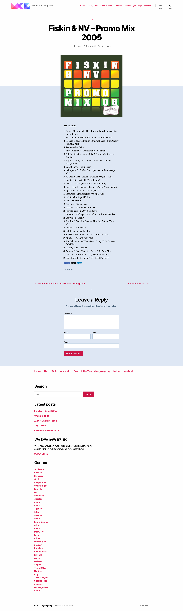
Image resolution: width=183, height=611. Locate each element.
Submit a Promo (106, 6)
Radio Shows (40, 551)
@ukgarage (137, 6)
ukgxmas (38, 584)
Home (82, 6)
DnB (36, 492)
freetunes (39, 515)
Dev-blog (38, 489)
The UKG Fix (40, 568)
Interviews (39, 532)
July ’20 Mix (40, 425)
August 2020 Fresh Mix (45, 421)
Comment (68, 314)
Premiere (38, 548)
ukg (91, 20)
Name (66, 332)
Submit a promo (42, 454)
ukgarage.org (40, 581)
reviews (38, 561)
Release (38, 555)
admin (79, 46)
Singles (37, 564)
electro (37, 502)
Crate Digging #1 (42, 416)
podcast (38, 545)
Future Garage (41, 522)
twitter (116, 371)
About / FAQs (92, 6)
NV (72, 269)
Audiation (39, 469)
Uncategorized (41, 587)
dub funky (39, 495)
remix (37, 558)
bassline (38, 472)
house (37, 528)
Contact (127, 6)
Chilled (37, 479)
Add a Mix (118, 6)
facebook (148, 6)
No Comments (106, 46)
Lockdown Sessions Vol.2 (46, 430)
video (37, 590)
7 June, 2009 (91, 46)
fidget (37, 512)
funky (37, 518)
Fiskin (68, 269)
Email (94, 332)
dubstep (38, 499)
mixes (37, 538)
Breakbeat (39, 476)
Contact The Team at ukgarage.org (91, 371)
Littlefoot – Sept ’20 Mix (45, 411)
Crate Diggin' (40, 486)
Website (66, 342)
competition (40, 482)
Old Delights (42, 577)
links (36, 535)
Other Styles (40, 542)
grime (37, 525)
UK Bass (38, 571)
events (37, 505)
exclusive (39, 509)
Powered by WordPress (64, 606)
